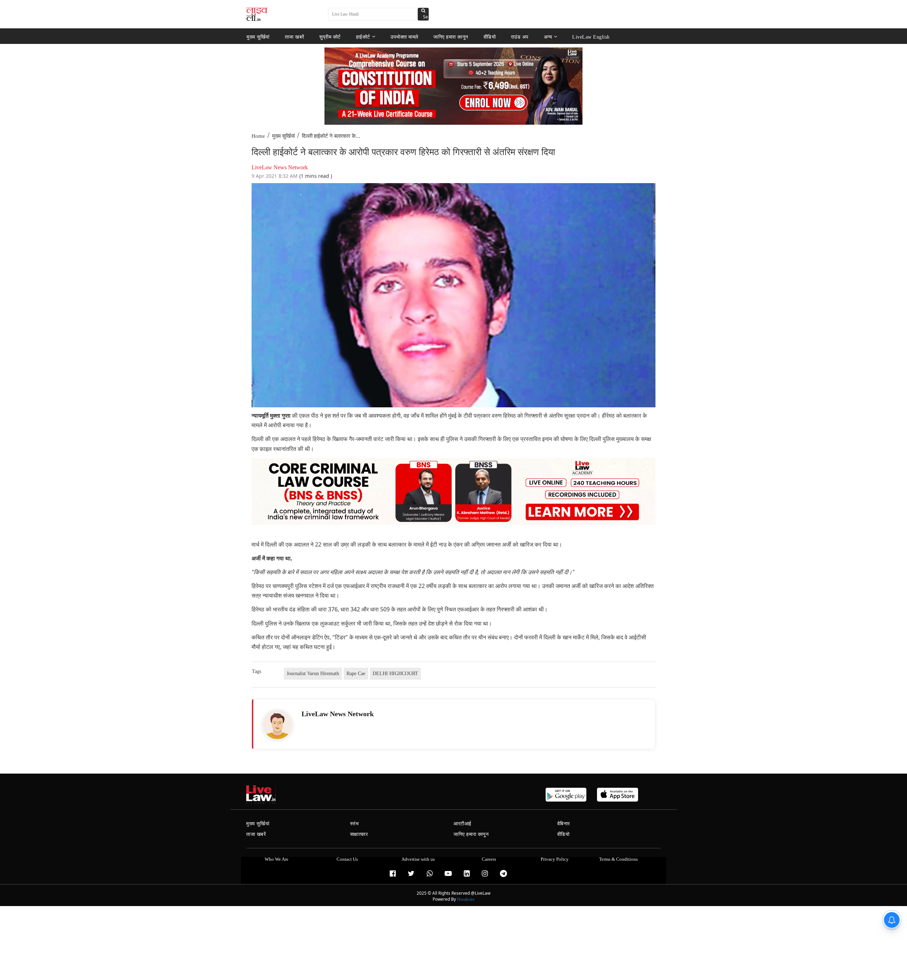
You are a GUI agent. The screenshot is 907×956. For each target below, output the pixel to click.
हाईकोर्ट (363, 36)
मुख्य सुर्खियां (258, 36)
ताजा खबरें (294, 36)
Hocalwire (465, 899)
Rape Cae (356, 673)
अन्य (548, 36)
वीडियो (490, 36)
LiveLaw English (591, 36)
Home (258, 136)
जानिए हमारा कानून (450, 36)
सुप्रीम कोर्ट (330, 36)
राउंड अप (520, 36)
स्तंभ (354, 823)
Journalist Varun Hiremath (313, 673)
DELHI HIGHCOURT (395, 673)
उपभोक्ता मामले (404, 36)
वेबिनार (563, 823)
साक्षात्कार (359, 834)
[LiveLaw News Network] (277, 724)
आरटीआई (463, 823)
